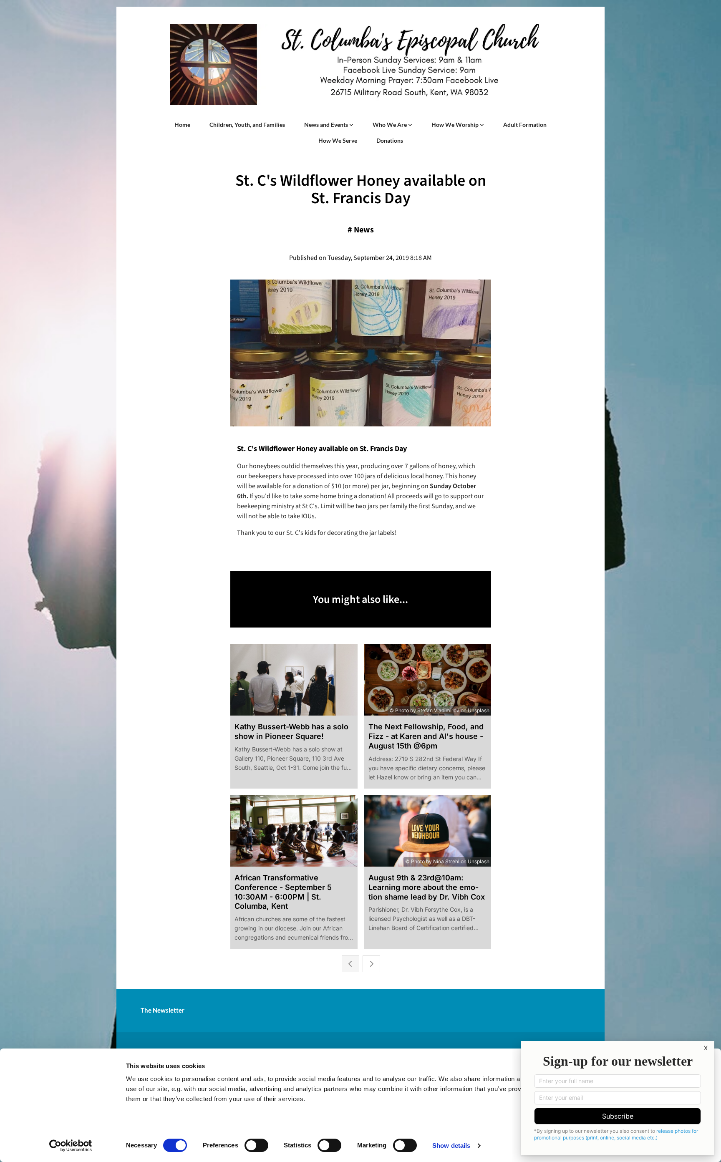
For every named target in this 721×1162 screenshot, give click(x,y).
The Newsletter (162, 1010)
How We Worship (455, 124)
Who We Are (390, 124)
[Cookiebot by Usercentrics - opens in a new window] (70, 1145)
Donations (389, 140)
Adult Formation (525, 124)
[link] (329, 125)
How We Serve (337, 140)
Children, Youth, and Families (247, 124)
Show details (451, 1145)
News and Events (326, 124)
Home (182, 124)
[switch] (256, 1145)
